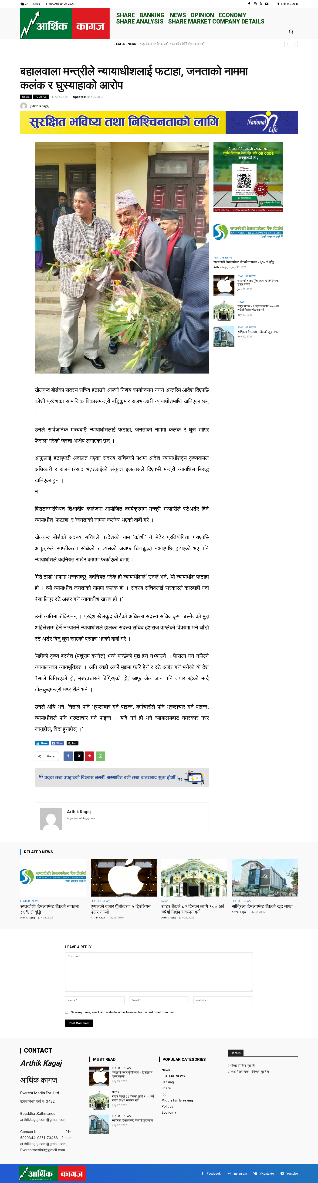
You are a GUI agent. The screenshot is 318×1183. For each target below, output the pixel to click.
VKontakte (267, 1173)
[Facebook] (249, 4)
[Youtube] (267, 4)
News (26, 96)
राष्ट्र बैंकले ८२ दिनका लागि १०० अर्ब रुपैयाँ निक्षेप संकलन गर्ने (258, 308)
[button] (291, 31)
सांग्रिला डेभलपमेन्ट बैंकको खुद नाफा (159, 44)
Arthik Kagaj (41, 106)
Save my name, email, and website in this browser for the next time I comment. (123, 1012)
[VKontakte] (255, 1173)
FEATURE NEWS (222, 257)
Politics (41, 96)
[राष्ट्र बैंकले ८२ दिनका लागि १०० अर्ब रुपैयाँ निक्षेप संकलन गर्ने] (223, 310)
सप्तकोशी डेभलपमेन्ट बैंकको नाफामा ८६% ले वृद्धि (243, 262)
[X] (261, 4)
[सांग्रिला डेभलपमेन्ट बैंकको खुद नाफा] (223, 336)
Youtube (292, 1173)
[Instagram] (255, 4)
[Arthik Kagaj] (24, 105)
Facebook (214, 1173)
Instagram (240, 1173)
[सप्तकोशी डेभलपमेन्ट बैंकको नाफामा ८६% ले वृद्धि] (248, 233)
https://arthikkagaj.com (81, 818)
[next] (295, 44)
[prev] (287, 44)
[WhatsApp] (100, 756)
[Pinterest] (89, 756)
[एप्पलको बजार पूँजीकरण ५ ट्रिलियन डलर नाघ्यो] (223, 285)
